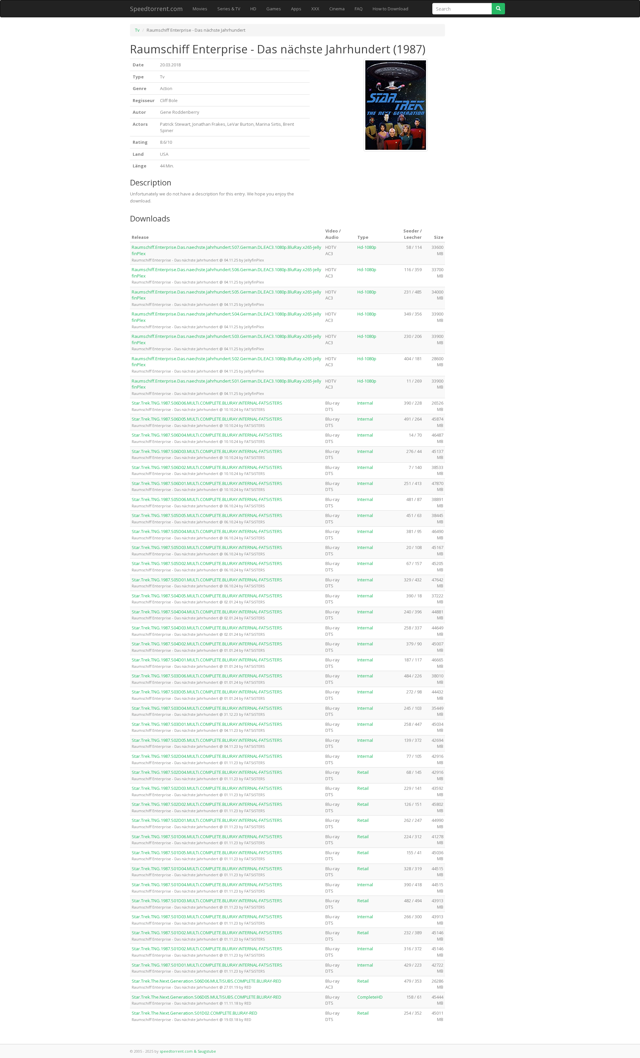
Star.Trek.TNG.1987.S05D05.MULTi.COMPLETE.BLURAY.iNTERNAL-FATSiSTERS (207, 515)
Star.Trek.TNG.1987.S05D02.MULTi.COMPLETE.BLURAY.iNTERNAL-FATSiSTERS (207, 563)
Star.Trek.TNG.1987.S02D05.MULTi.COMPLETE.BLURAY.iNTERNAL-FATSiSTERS (207, 740)
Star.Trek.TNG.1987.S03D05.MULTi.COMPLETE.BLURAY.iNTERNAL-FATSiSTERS (207, 692)
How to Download (390, 9)
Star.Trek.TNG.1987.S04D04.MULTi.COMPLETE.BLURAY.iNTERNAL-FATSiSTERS (207, 612)
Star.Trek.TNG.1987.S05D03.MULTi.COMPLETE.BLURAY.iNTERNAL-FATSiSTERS (207, 547)
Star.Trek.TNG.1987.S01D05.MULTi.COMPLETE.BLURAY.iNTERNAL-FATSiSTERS (207, 853)
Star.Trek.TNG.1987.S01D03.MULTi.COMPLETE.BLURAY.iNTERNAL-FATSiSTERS (207, 901)
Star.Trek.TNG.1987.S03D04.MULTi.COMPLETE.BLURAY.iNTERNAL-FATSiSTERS (207, 708)
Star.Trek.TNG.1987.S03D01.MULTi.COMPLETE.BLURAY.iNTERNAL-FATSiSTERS (207, 724)
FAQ (359, 9)
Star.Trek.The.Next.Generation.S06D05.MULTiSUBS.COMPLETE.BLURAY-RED (206, 997)
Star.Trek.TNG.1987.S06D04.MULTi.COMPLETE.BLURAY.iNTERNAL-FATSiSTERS (207, 435)
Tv (137, 30)
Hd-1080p (366, 247)
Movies (200, 9)
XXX (315, 9)
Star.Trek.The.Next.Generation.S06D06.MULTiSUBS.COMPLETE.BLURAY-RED (206, 981)
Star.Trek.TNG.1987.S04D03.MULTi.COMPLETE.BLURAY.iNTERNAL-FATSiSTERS (207, 628)
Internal (365, 403)
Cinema (337, 9)
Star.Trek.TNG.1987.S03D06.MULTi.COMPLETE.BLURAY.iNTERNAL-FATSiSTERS (207, 676)
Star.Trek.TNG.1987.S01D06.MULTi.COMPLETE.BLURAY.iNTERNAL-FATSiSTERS (207, 837)
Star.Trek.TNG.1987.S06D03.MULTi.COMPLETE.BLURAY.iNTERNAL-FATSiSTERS (207, 451)
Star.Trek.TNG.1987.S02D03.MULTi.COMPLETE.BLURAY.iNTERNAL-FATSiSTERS (207, 788)
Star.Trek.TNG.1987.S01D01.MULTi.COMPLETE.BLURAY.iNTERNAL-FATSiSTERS (207, 965)
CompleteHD (370, 997)
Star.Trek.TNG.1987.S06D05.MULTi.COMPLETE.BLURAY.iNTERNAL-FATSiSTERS (207, 419)
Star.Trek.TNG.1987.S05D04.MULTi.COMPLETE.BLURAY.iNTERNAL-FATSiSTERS (207, 531)
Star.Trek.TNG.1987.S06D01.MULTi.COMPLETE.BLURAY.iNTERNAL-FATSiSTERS (207, 483)
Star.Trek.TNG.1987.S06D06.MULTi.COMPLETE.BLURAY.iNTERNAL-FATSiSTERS (207, 403)
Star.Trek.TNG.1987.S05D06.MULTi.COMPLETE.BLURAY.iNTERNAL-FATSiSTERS (207, 499)
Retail (363, 772)
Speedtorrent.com (156, 9)
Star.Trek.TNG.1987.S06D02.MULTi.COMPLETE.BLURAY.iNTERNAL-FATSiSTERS (207, 467)
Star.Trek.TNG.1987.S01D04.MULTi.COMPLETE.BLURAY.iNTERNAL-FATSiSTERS (207, 869)
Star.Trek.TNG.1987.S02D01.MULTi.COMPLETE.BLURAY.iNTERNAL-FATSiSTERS (207, 820)
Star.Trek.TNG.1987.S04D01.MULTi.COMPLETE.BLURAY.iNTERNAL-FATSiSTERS (207, 660)
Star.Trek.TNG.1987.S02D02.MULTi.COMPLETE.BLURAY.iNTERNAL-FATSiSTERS (207, 804)
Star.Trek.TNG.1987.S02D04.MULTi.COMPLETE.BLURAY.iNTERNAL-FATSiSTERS (207, 756)
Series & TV (228, 9)
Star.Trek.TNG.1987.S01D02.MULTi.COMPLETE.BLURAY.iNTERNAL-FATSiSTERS (207, 933)
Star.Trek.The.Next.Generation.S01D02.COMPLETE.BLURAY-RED (194, 1013)
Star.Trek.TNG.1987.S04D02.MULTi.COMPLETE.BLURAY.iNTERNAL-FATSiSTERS (207, 644)
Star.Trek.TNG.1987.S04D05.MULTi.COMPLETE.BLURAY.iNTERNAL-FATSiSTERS (207, 596)
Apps (296, 9)
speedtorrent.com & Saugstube (188, 1051)
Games (273, 9)
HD (253, 9)
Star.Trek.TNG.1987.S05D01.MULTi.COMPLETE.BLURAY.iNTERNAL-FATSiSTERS (207, 580)
